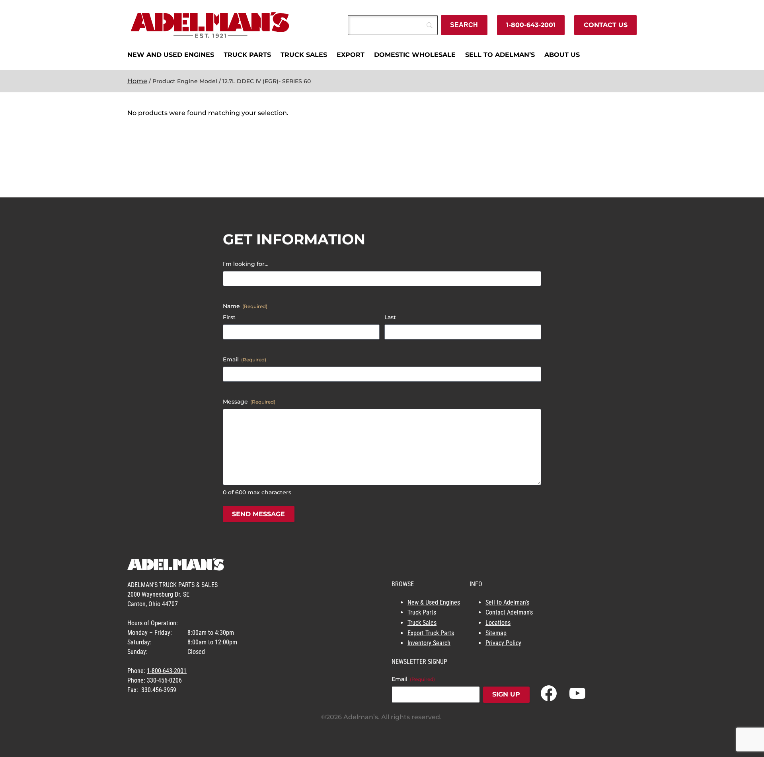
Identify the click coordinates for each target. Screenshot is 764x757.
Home (137, 81)
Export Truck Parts (430, 633)
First (229, 317)
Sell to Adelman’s (507, 602)
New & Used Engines (433, 602)
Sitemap (496, 633)
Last (390, 317)
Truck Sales (422, 622)
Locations (498, 622)
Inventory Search (428, 643)
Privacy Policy (503, 643)
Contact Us (606, 25)
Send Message (258, 514)
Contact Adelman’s (509, 612)
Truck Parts (421, 612)
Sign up (506, 694)
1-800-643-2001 (530, 25)
